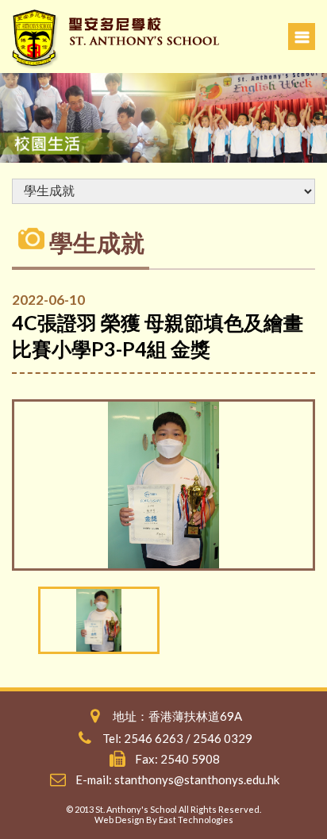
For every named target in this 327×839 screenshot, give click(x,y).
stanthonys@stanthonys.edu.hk (196, 779)
